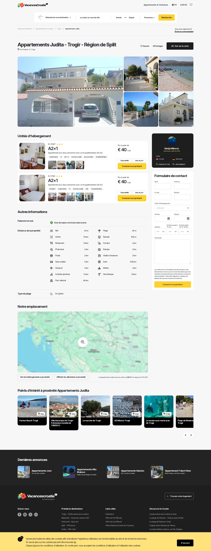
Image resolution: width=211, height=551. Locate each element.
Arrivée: (157, 214)
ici (75, 542)
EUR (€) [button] (183, 5)
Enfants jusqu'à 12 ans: (172, 226)
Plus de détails (101, 157)
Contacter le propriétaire (132, 166)
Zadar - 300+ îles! (69, 529)
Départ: (176, 214)
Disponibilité (125, 160)
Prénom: (177, 182)
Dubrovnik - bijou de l (70, 522)
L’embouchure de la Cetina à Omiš (162, 514)
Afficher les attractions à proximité (71, 377)
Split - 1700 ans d (68, 525)
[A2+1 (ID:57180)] (32, 188)
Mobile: (176, 192)
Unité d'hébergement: (162, 203)
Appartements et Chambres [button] (156, 5)
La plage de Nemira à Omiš (160, 522)
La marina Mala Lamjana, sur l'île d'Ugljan (165, 529)
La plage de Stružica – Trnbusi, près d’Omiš (166, 518)
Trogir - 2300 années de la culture (75, 514)
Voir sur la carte (181, 46)
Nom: (156, 182)
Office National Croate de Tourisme (120, 525)
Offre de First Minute (114, 518)
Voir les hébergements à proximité (35, 377)
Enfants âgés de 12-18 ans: (184, 226)
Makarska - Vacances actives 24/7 (75, 518)
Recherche (167, 17)
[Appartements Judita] (70, 92)
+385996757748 (164, 164)
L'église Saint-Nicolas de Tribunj (162, 525)
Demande (158, 238)
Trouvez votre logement (180, 496)
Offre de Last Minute (114, 522)
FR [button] (175, 5)
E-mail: (157, 192)
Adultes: (157, 227)
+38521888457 (180, 164)
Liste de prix (139, 160)
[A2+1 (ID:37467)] (32, 156)
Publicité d (110, 514)
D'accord (185, 543)
